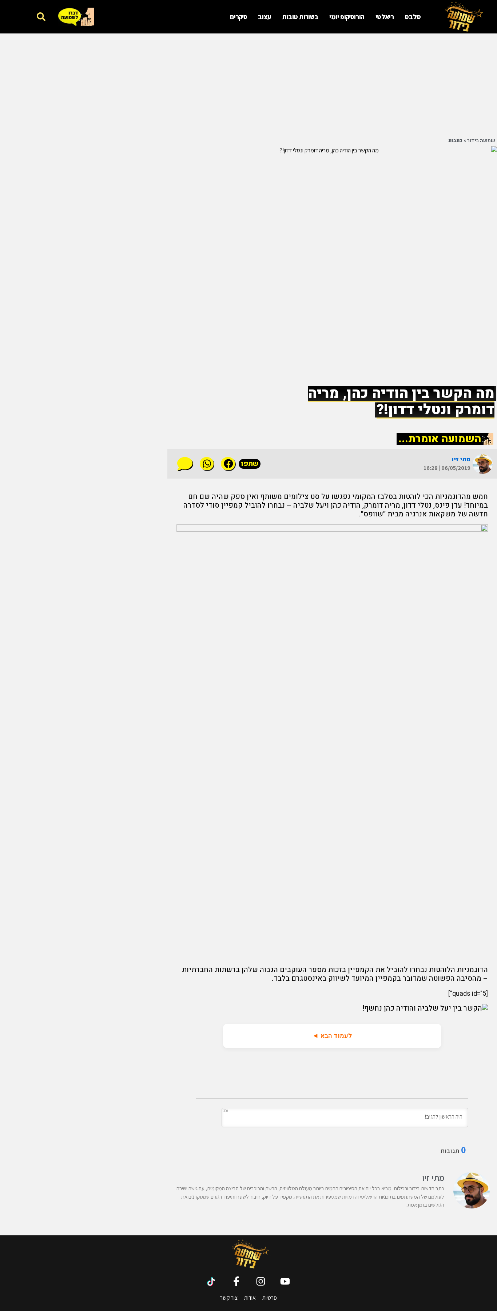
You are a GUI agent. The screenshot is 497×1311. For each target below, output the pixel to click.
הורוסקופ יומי (347, 16)
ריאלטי (384, 16)
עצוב (264, 16)
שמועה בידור (481, 140)
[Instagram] (261, 1281)
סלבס (413, 16)
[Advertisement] (332, 84)
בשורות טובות (300, 16)
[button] (41, 17)
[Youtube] (285, 1281)
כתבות (455, 140)
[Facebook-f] (236, 1281)
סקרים (238, 16)
